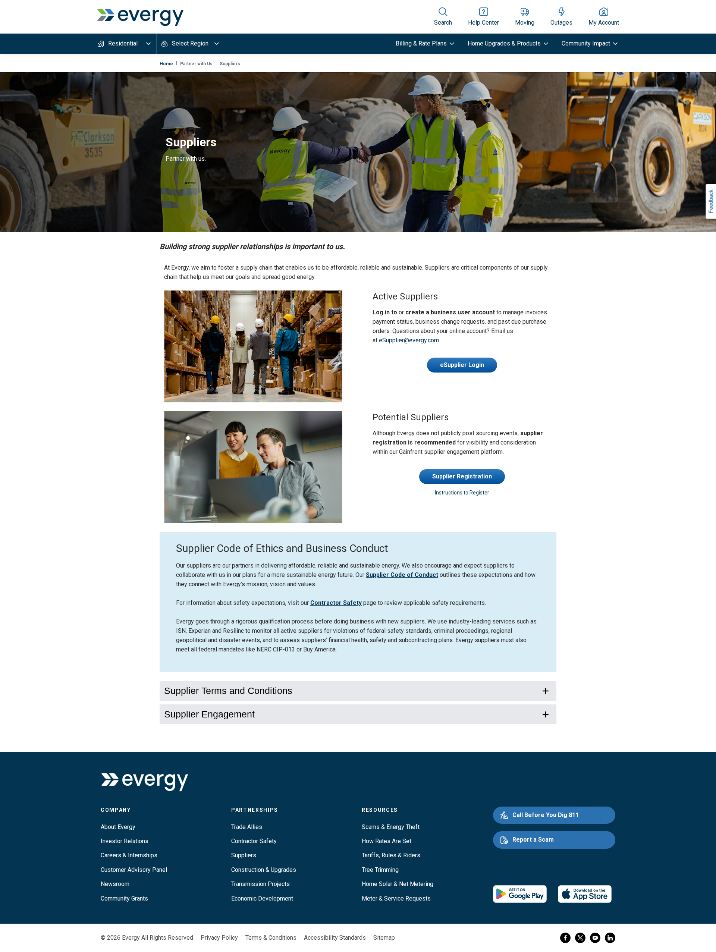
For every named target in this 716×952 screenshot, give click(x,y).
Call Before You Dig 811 (545, 815)
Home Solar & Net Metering (397, 883)
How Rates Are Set (386, 841)
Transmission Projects (260, 883)
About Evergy (118, 826)
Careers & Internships (129, 855)
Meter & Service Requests (396, 898)
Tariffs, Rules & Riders (391, 855)
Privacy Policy (219, 937)
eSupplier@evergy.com (409, 340)
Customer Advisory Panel (134, 869)
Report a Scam (533, 839)
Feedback (710, 201)
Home (166, 63)
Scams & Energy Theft (391, 826)
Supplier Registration (462, 476)
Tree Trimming (380, 869)
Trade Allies (246, 826)
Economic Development (262, 898)
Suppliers (243, 855)
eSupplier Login (462, 364)
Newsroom (115, 883)
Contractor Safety (336, 602)
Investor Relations (124, 841)
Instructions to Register (462, 493)
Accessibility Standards (335, 937)
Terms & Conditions (270, 937)
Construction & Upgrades (263, 869)
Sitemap (384, 937)
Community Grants (124, 898)
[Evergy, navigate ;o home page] (144, 782)
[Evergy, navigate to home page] (140, 16)
